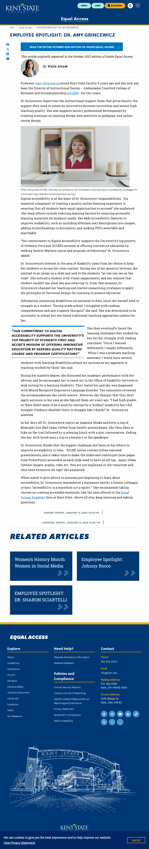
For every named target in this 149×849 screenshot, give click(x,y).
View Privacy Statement (19, 842)
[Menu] (137, 5)
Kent (12, 27)
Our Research (14, 716)
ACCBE (73, 93)
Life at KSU (13, 698)
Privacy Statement (64, 709)
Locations (12, 704)
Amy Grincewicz (47, 83)
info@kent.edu (109, 673)
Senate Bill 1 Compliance (67, 715)
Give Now (116, 5)
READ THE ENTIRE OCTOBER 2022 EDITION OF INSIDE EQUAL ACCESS (72, 47)
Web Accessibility (63, 721)
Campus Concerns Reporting (69, 693)
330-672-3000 (109, 661)
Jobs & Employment (18, 692)
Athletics (12, 681)
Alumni (11, 675)
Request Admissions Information (72, 657)
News (10, 710)
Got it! (136, 840)
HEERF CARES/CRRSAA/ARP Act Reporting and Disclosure (71, 701)
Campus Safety (15, 686)
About (10, 657)
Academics (13, 663)
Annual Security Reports (67, 687)
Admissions (13, 669)
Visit (97, 5)
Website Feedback (64, 663)
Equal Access (74, 18)
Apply (84, 5)
